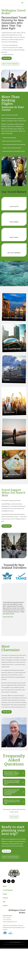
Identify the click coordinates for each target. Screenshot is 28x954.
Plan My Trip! (6, 58)
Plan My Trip (6, 851)
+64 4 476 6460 (6, 917)
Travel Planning (7, 890)
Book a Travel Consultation (10, 64)
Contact (5, 905)
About (5, 886)
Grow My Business (15, 942)
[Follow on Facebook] (4, 881)
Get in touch (14, 817)
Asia (4, 901)
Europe (5, 894)
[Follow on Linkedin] (13, 881)
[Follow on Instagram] (9, 881)
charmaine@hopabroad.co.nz (10, 921)
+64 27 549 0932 (7, 919)
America (5, 898)
